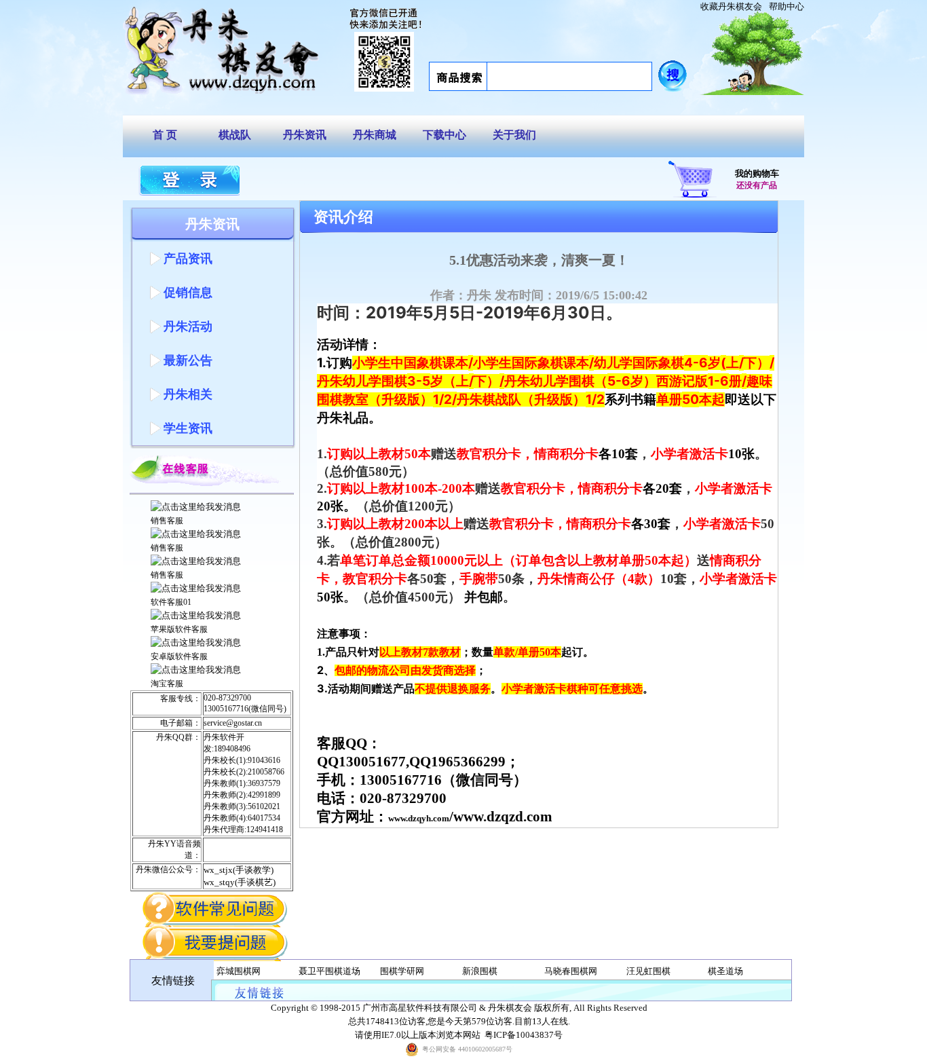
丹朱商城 (374, 135)
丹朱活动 (188, 326)
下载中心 (444, 135)
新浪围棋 (479, 971)
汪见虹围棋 (648, 971)
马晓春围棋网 (570, 971)
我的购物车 (757, 173)
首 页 (165, 135)
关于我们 (514, 135)
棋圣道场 (725, 971)
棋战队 (235, 135)
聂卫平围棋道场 (329, 971)
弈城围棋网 (238, 971)
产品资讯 (188, 258)
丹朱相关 (188, 394)
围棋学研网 (402, 971)
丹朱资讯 (304, 135)
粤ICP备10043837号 (524, 1035)
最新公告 (188, 360)
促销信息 (188, 292)
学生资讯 (188, 428)
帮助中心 (786, 6)
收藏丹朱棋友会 (731, 6)
